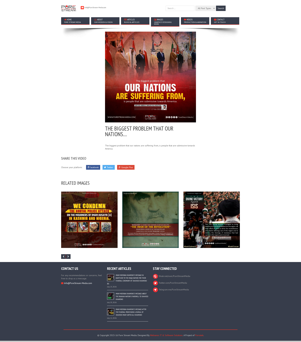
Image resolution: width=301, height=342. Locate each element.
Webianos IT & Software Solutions (166, 335)
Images (163, 21)
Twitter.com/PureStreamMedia (172, 282)
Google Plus (127, 167)
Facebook (94, 167)
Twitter (109, 167)
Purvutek (199, 335)
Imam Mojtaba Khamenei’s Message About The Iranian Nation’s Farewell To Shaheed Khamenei (132, 296)
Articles (131, 20)
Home (72, 20)
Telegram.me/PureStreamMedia (173, 289)
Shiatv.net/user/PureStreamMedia (174, 276)
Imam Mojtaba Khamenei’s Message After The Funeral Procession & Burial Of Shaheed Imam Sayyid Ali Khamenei (131, 312)
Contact (220, 20)
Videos (195, 20)
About (103, 20)
